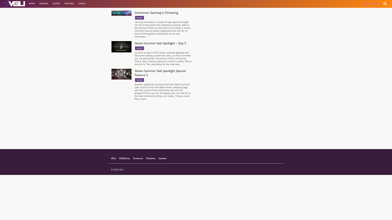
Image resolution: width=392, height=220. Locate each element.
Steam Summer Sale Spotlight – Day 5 (160, 43)
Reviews (43, 4)
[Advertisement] (196, 127)
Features (69, 4)
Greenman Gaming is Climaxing (156, 13)
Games (162, 158)
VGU (113, 158)
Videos (82, 4)
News (32, 4)
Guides (56, 4)
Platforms (124, 158)
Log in (367, 3)
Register (376, 3)
